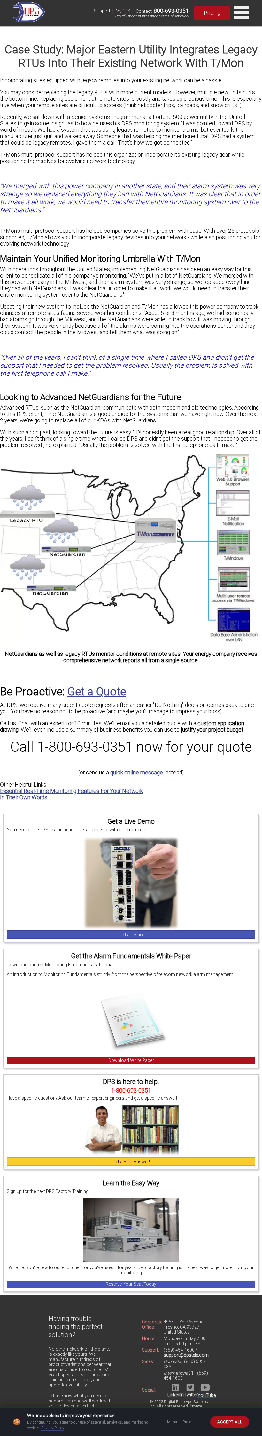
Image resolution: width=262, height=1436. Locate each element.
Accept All (229, 1422)
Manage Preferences (185, 1422)
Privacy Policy (52, 1428)
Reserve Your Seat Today (131, 1284)
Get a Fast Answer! (131, 1161)
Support (102, 10)
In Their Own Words (23, 797)
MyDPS (123, 10)
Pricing (212, 13)
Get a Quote (96, 691)
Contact (144, 11)
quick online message (136, 772)
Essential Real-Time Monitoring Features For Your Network (71, 791)
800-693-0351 (171, 11)
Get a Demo (131, 934)
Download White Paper (131, 1060)
